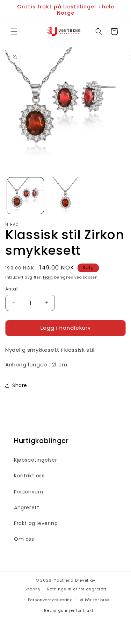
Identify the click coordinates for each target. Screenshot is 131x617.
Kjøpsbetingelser (35, 459)
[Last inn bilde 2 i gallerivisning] (65, 195)
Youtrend (64, 580)
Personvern (28, 491)
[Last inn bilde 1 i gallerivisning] (25, 195)
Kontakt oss (29, 475)
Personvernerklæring (50, 600)
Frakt (48, 277)
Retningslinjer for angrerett (77, 589)
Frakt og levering (36, 523)
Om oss (24, 538)
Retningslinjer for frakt (68, 610)
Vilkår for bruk (95, 600)
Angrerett (26, 507)
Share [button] (19, 385)
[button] (14, 31)
